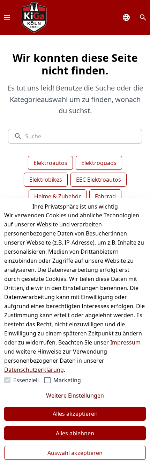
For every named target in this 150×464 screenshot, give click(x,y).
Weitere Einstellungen (75, 395)
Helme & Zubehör (57, 196)
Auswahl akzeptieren (75, 453)
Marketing (67, 380)
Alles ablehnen (75, 433)
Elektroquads (99, 163)
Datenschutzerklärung (34, 370)
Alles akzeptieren (75, 414)
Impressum (125, 342)
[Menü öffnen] (7, 17)
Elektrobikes (45, 179)
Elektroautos (50, 163)
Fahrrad (105, 196)
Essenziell (26, 380)
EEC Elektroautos (98, 179)
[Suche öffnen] (143, 17)
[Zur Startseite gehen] (34, 17)
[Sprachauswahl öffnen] (126, 17)
